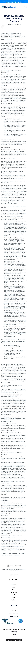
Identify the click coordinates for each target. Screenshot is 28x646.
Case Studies (14, 610)
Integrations (14, 592)
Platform (14, 589)
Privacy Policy (14, 631)
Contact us (14, 599)
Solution (14, 587)
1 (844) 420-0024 (14, 574)
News (14, 608)
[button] (26, 7)
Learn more (19, 2)
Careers (14, 597)
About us (14, 594)
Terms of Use (14, 634)
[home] (8, 7)
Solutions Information (14, 613)
